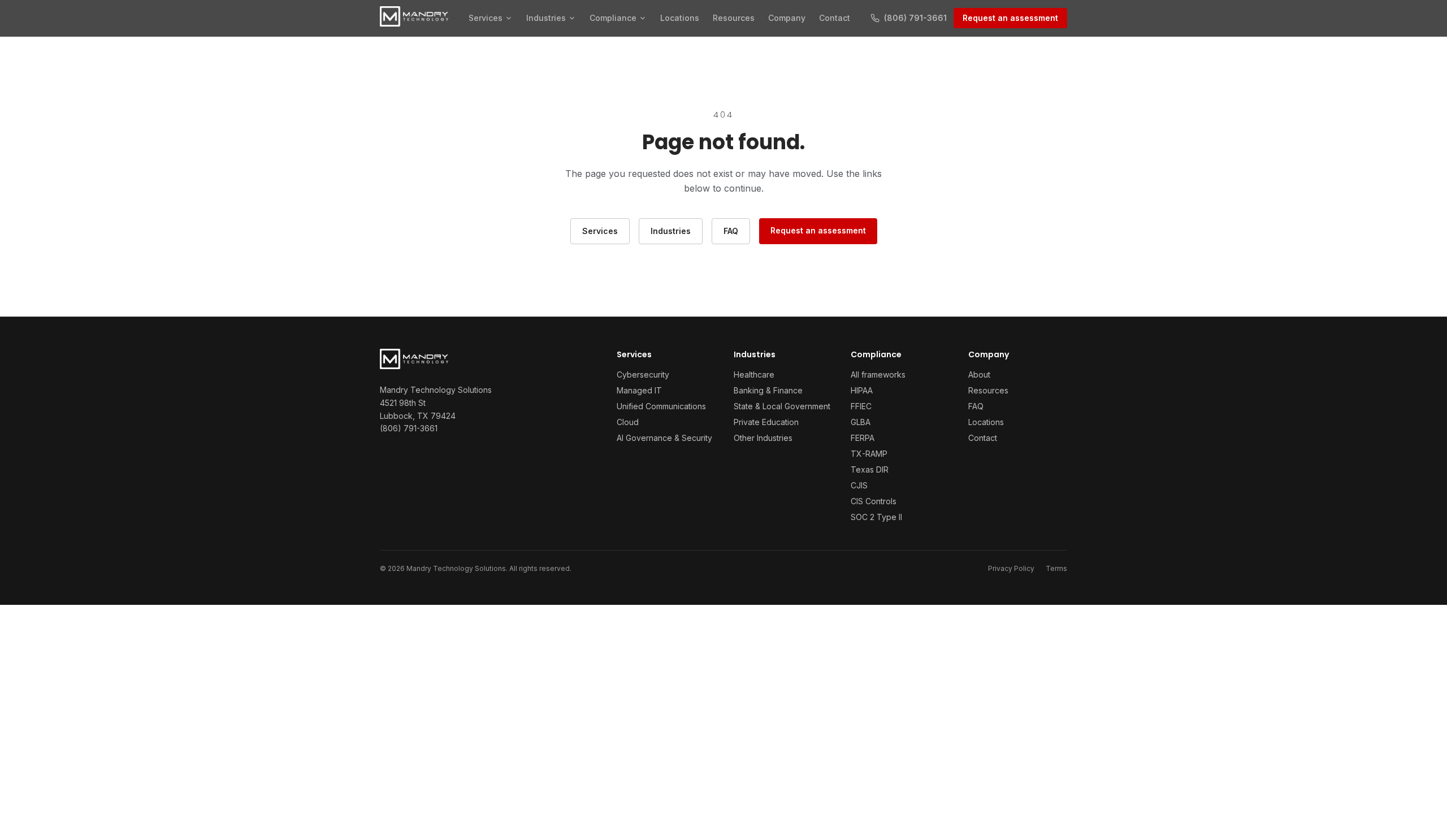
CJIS (859, 485)
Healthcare (754, 374)
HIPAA (862, 390)
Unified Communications (661, 406)
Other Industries (763, 438)
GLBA (860, 422)
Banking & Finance (768, 390)
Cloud (628, 422)
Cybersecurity (643, 374)
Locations (679, 18)
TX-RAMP (869, 453)
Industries (546, 18)
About (979, 374)
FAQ (731, 231)
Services (485, 18)
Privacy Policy (1011, 568)
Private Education (766, 422)
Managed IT (639, 390)
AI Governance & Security (664, 438)
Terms (1056, 568)
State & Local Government (782, 406)
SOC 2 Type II (876, 517)
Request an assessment (1010, 18)
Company (786, 18)
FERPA (862, 438)
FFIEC (861, 406)
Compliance (613, 18)
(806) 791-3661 (408, 428)
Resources (734, 18)
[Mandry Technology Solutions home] (414, 16)
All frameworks (878, 374)
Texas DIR (870, 469)
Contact (834, 18)
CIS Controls (873, 501)
